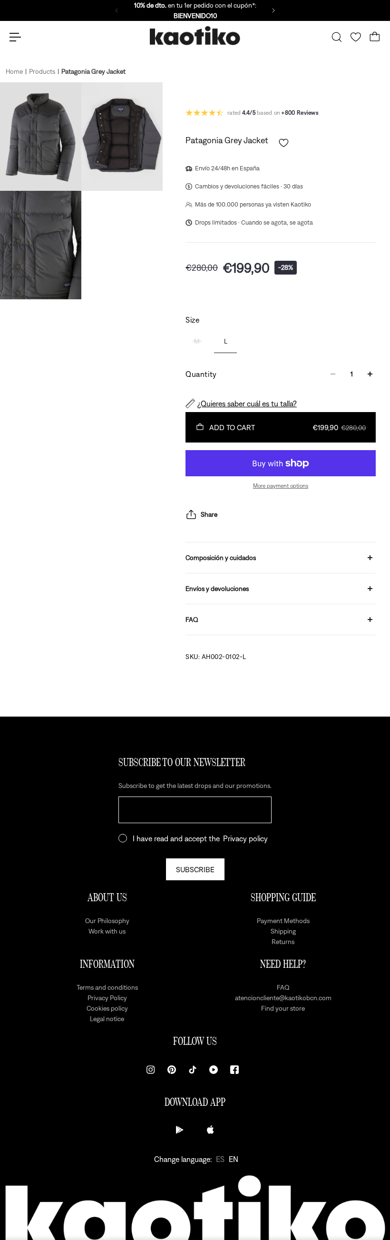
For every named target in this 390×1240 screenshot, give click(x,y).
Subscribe (195, 869)
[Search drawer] (336, 37)
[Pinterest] (171, 1069)
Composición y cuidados (220, 557)
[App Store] (210, 1129)
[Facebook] (234, 1069)
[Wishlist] (355, 37)
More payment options (280, 485)
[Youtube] (213, 1069)
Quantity (201, 374)
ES (220, 1159)
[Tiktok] (192, 1069)
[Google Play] (179, 1129)
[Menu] (15, 37)
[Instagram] (150, 1069)
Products (42, 71)
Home (14, 71)
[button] (284, 143)
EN (233, 1159)
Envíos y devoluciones (217, 588)
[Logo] (195, 37)
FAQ (191, 619)
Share (209, 514)
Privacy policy (245, 838)
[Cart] (374, 37)
